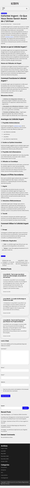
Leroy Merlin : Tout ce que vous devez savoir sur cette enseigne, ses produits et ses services (14, 276)
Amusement (4, 467)
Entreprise (4, 13)
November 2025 (5, 458)
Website (3, 382)
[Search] (26, 8)
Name (3, 367)
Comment (4, 348)
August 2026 (4, 448)
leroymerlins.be (14, 482)
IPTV (2, 472)
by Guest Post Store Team (6, 24)
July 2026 (3, 451)
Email (3, 374)
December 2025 (5, 456)
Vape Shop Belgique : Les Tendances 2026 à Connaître (14, 414)
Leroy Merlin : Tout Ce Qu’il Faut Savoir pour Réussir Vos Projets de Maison (14, 320)
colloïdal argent (9, 36)
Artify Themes (5, 483)
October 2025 (4, 461)
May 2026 (3, 453)
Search (3, 405)
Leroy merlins (4, 475)
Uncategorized (4, 477)
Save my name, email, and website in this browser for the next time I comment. (15, 390)
